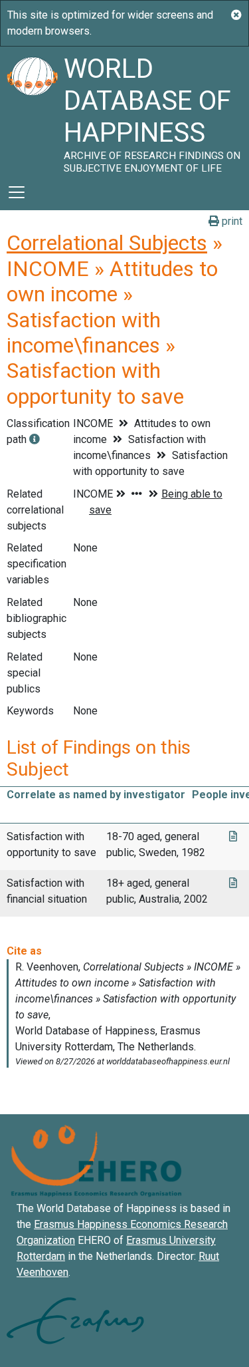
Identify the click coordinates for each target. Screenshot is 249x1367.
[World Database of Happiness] (32, 110)
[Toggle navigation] (17, 192)
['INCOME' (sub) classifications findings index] (34, 439)
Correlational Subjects (107, 242)
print (230, 221)
